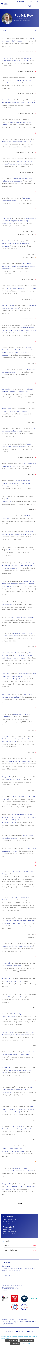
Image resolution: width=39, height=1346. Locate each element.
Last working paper (27, 279)
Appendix (31, 865)
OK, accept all (12, 1340)
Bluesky (21, 1331)
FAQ (14, 1322)
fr (31, 1)
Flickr (31, 1331)
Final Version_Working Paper (24, 1081)
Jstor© (34, 1007)
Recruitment (23, 1320)
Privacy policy (26, 1343)
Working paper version (26, 51)
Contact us (8, 1275)
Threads (9, 1331)
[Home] (5, 5)
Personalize (15, 1343)
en (37, 1)
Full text (31, 191)
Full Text (31, 212)
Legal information (8, 1324)
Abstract (31, 509)
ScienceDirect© (29, 1162)
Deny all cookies (27, 1340)
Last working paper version (24, 152)
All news (13, 1320)
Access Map (7, 1266)
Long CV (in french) (10, 1250)
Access (4, 1320)
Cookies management (26, 1322)
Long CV (6, 1245)
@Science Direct (28, 231)
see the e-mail (11, 1219)
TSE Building (6, 1322)
